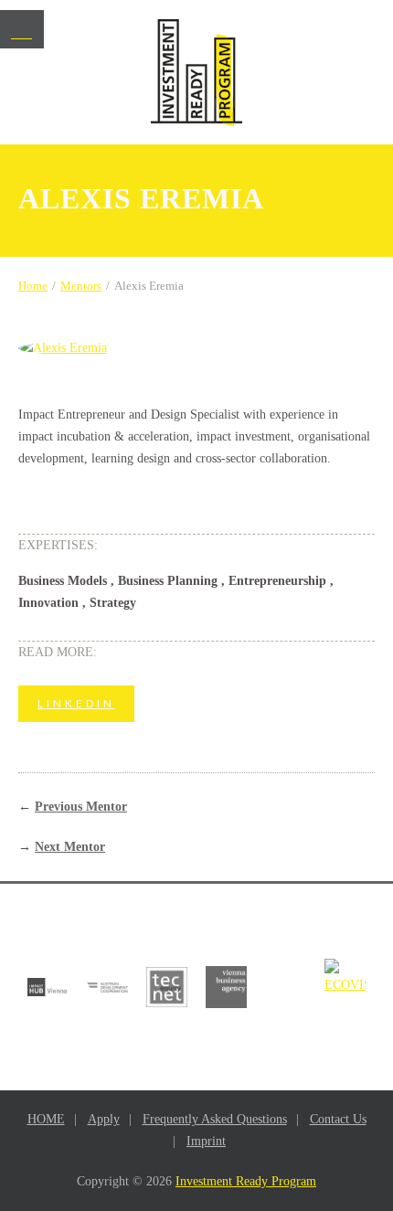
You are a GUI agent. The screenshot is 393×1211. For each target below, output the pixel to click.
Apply (104, 1119)
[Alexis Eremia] (196, 348)
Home (33, 285)
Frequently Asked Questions (215, 1119)
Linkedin (76, 703)
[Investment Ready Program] (196, 72)
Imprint (206, 1141)
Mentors (80, 285)
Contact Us (338, 1119)
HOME (46, 1119)
